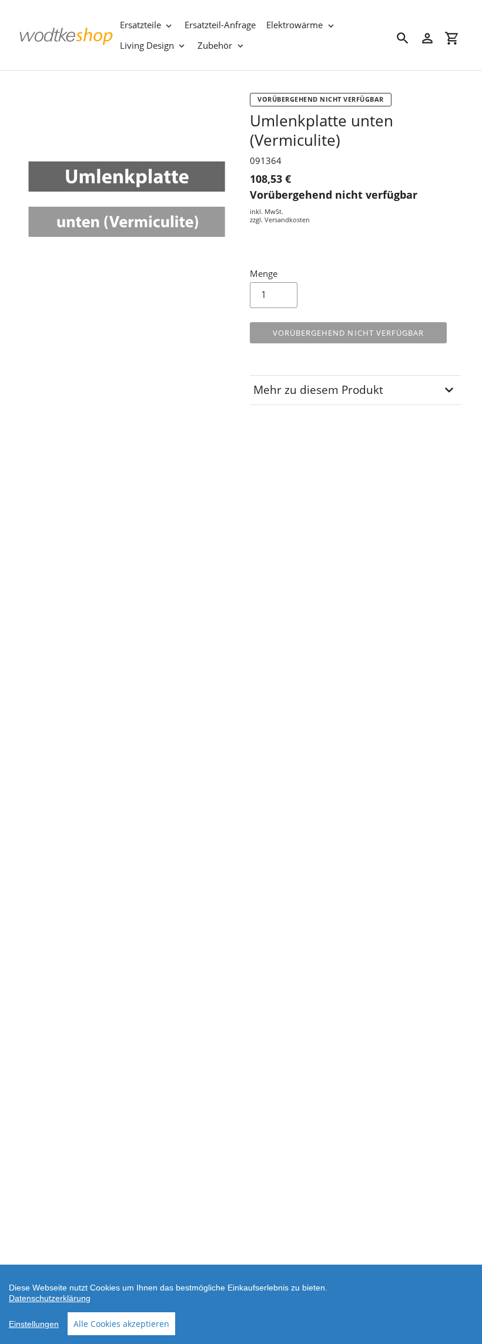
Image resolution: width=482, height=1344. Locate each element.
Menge (263, 273)
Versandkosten (287, 219)
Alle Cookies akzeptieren (121, 1323)
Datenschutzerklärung (50, 1298)
